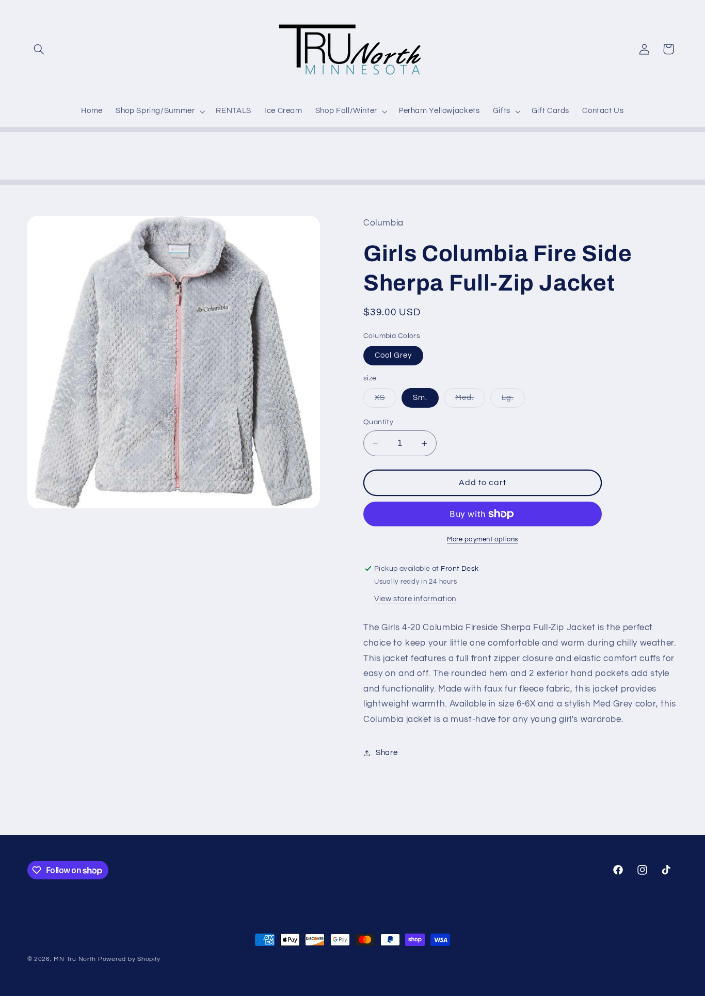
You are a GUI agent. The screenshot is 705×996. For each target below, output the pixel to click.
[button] (39, 49)
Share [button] (386, 753)
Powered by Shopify (129, 959)
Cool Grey (393, 355)
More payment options (482, 539)
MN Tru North (75, 959)
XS (385, 400)
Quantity (378, 422)
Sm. (420, 397)
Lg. (513, 400)
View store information (415, 599)
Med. (470, 400)
